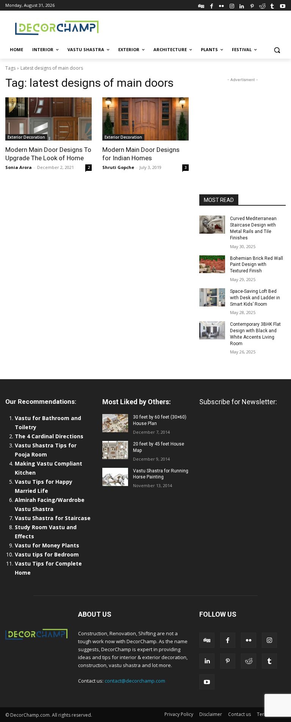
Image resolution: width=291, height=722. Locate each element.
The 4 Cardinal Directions (49, 436)
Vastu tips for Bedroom (47, 554)
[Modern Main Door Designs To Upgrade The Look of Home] (48, 119)
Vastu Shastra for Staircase (53, 518)
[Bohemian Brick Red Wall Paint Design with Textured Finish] (212, 264)
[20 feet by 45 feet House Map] (115, 450)
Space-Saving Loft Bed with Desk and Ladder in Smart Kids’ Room (255, 298)
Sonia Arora (18, 167)
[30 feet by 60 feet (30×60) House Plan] (115, 423)
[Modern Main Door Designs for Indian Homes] (145, 119)
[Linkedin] (242, 5)
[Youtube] (282, 5)
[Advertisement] (197, 27)
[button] (277, 50)
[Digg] (201, 5)
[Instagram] (231, 5)
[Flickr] (221, 5)
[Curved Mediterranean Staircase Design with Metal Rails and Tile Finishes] (212, 225)
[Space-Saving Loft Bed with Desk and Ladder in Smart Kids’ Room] (212, 297)
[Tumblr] (272, 5)
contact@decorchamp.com (135, 680)
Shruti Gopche (118, 167)
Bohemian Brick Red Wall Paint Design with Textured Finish (256, 265)
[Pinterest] (252, 5)
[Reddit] (262, 5)
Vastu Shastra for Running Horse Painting (160, 474)
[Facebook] (211, 5)
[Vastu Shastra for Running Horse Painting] (115, 477)
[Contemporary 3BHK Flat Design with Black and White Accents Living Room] (212, 330)
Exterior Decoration (26, 137)
